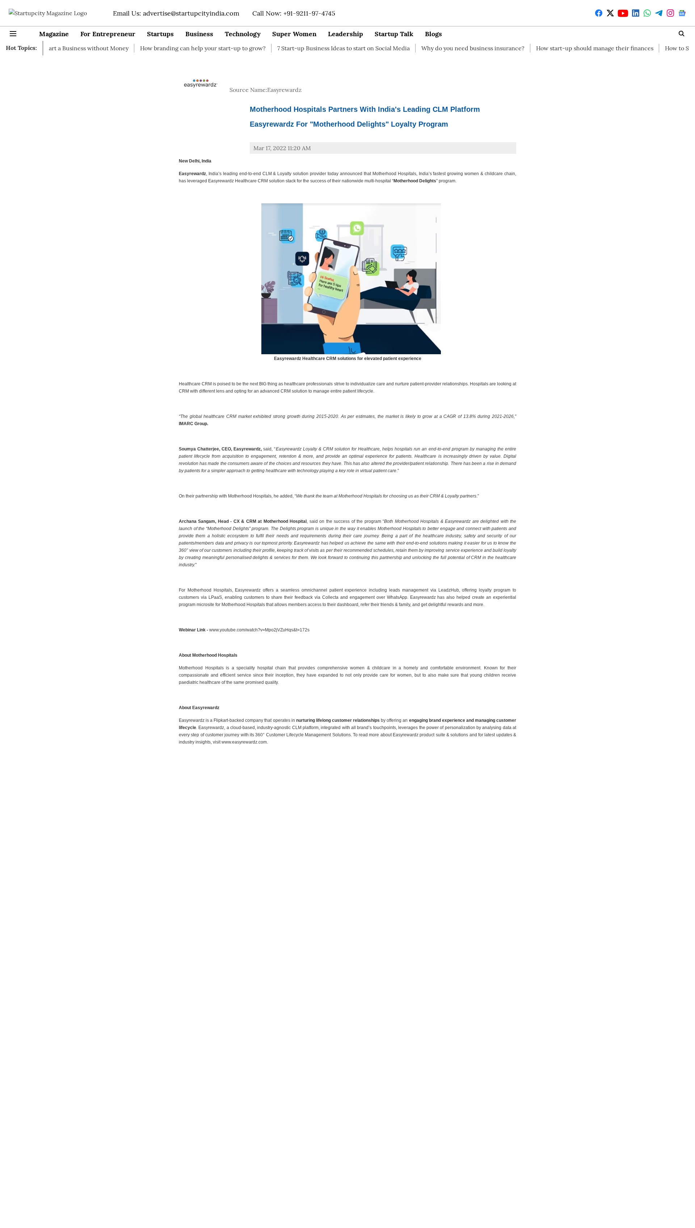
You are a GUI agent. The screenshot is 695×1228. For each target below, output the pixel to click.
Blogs (433, 34)
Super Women (294, 34)
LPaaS (215, 597)
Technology (243, 34)
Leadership (345, 34)
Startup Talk (394, 34)
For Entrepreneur (107, 34)
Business (199, 34)
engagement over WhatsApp (378, 597)
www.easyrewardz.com (244, 742)
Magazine (54, 34)
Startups (160, 34)
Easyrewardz (284, 89)
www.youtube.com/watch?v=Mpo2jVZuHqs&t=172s (259, 629)
